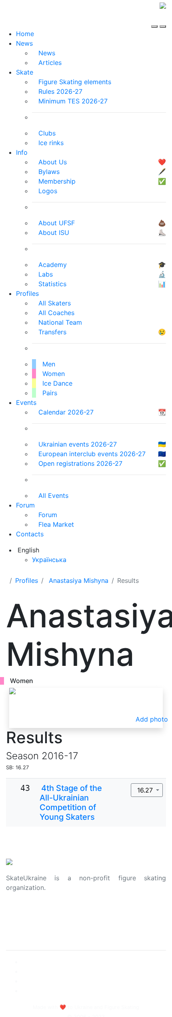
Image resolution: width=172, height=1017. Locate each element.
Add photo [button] (152, 719)
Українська (49, 560)
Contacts (30, 534)
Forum (25, 505)
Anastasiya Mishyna (78, 580)
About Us (20, 913)
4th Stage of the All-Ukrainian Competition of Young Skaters (71, 802)
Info (22, 152)
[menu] (155, 19)
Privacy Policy (27, 923)
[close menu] (163, 19)
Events (26, 402)
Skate (24, 72)
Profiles (27, 293)
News (24, 43)
